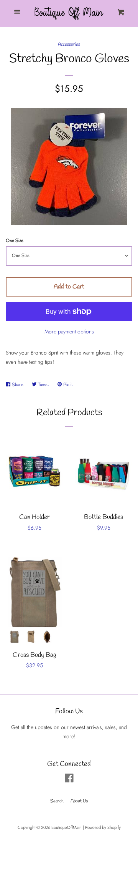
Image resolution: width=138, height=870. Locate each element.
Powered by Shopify (103, 827)
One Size (14, 241)
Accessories (69, 44)
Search (57, 801)
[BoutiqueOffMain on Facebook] (69, 780)
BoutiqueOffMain (66, 827)
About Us (79, 801)
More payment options (69, 331)
